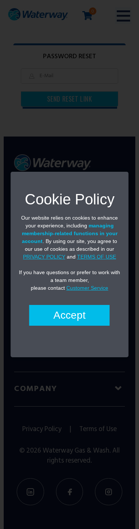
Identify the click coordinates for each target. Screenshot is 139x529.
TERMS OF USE (96, 257)
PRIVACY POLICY (44, 257)
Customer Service (87, 288)
